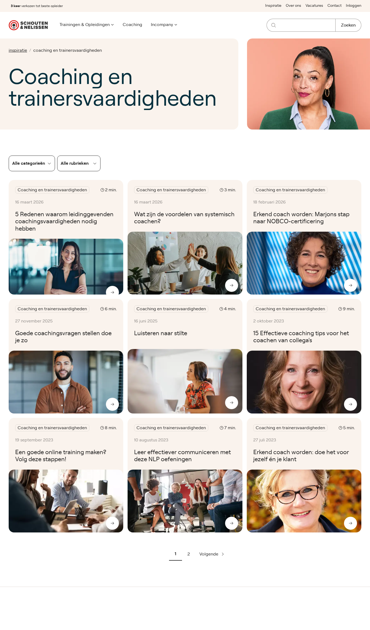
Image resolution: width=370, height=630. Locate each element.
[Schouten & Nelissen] (28, 25)
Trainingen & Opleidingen (85, 24)
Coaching (132, 24)
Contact (334, 6)
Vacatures (314, 6)
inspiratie (18, 50)
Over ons (293, 6)
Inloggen (353, 6)
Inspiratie (273, 6)
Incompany (162, 24)
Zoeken (348, 25)
